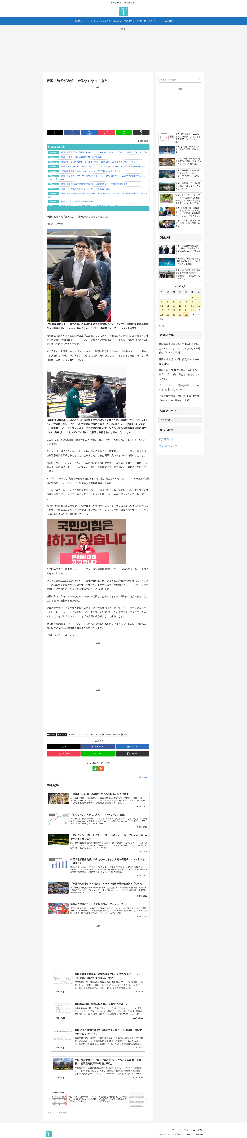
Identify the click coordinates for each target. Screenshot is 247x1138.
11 (168, 306)
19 (174, 310)
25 (167, 314)
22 (192, 310)
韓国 (125, 735)
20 (180, 310)
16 (198, 306)
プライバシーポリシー (181, 1130)
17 (161, 310)
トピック (63, 735)
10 (161, 306)
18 (167, 310)
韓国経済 (52, 735)
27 (180, 314)
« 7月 (161, 325)
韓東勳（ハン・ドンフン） (80, 735)
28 (186, 314)
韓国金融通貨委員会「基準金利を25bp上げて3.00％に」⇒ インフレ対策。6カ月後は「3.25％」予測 (180, 348)
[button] (141, 132)
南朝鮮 (117, 735)
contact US (197, 1130)
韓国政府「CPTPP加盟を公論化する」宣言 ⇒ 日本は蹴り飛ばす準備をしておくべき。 (179, 374)
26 (174, 314)
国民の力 (108, 735)
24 (161, 314)
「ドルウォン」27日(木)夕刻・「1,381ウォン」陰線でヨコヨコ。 (179, 387)
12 (174, 306)
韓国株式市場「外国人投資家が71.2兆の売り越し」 (180, 361)
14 (186, 306)
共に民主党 (97, 735)
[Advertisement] (123, 49)
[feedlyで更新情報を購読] (95, 768)
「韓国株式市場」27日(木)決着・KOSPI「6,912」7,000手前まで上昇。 (179, 398)
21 (186, 310)
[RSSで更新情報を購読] (101, 768)
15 (192, 306)
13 (180, 306)
